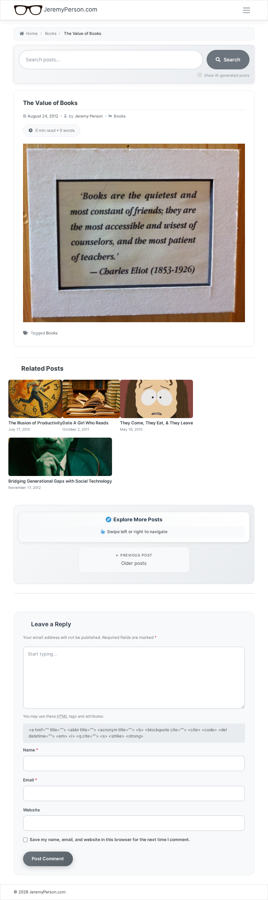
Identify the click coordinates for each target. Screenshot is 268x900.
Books (120, 116)
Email (30, 779)
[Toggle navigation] (246, 10)
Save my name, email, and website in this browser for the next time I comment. (110, 839)
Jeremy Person (89, 116)
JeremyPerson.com (70, 9)
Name (30, 749)
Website (31, 809)
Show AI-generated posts (227, 75)
